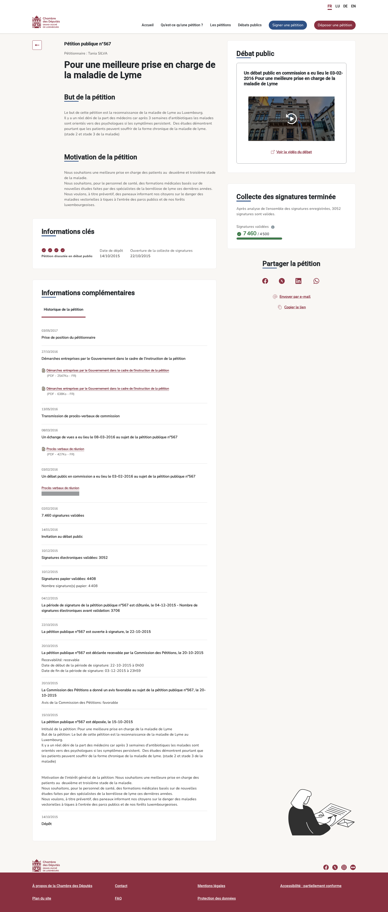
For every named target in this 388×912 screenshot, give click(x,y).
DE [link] (345, 6)
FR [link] (330, 6)
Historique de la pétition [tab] (63, 309)
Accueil (148, 25)
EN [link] (353, 6)
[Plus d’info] (273, 226)
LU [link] (337, 6)
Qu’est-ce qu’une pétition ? (182, 25)
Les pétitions (220, 25)
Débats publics (250, 25)
